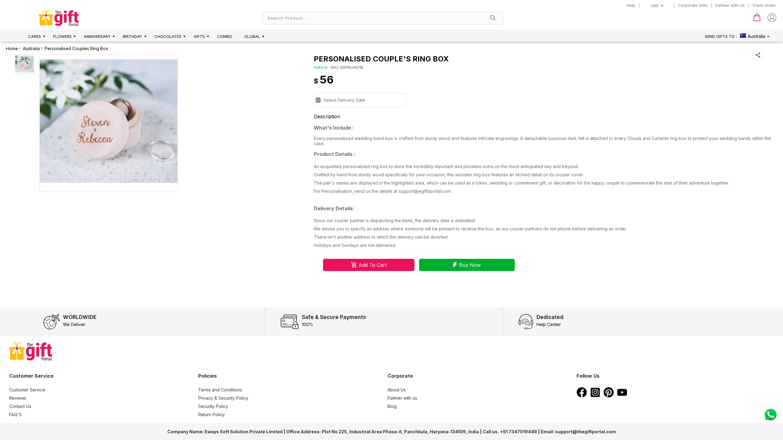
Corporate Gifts (693, 5)
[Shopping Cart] (756, 20)
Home (12, 48)
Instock (321, 67)
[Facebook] (582, 396)
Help (631, 5)
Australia (31, 48)
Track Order (764, 5)
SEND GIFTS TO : (721, 36)
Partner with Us (730, 5)
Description (327, 116)
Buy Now (470, 265)
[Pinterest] (608, 396)
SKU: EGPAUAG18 (347, 67)
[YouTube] (622, 396)
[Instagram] (595, 396)
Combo (224, 36)
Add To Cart (372, 265)
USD (655, 5)
